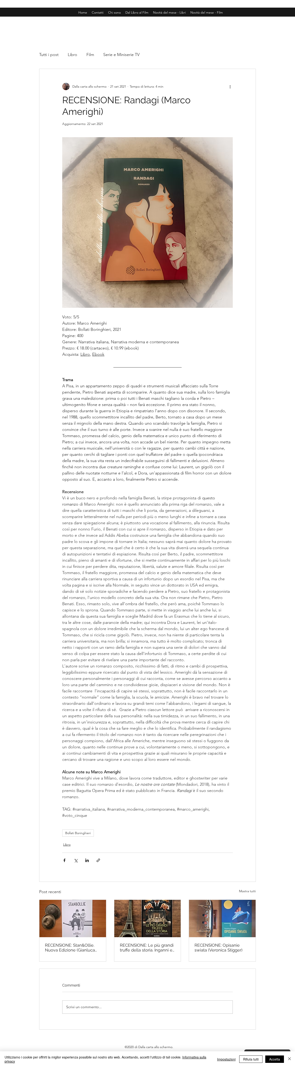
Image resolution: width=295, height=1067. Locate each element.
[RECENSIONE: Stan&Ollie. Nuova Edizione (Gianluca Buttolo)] (72, 918)
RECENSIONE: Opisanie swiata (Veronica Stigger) (218, 947)
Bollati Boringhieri (78, 833)
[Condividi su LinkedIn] (87, 860)
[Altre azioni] (230, 86)
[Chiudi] (289, 1059)
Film (90, 54)
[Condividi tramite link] (98, 860)
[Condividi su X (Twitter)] (76, 860)
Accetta (274, 1059)
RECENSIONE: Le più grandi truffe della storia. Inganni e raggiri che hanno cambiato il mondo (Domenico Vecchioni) (147, 947)
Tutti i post (49, 54)
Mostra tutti (247, 891)
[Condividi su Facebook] (64, 860)
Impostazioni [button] (226, 1059)
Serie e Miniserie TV (121, 54)
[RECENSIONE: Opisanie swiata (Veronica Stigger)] (222, 918)
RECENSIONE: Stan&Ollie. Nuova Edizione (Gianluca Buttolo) (70, 947)
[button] (206, 12)
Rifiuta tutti (251, 1059)
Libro (72, 54)
